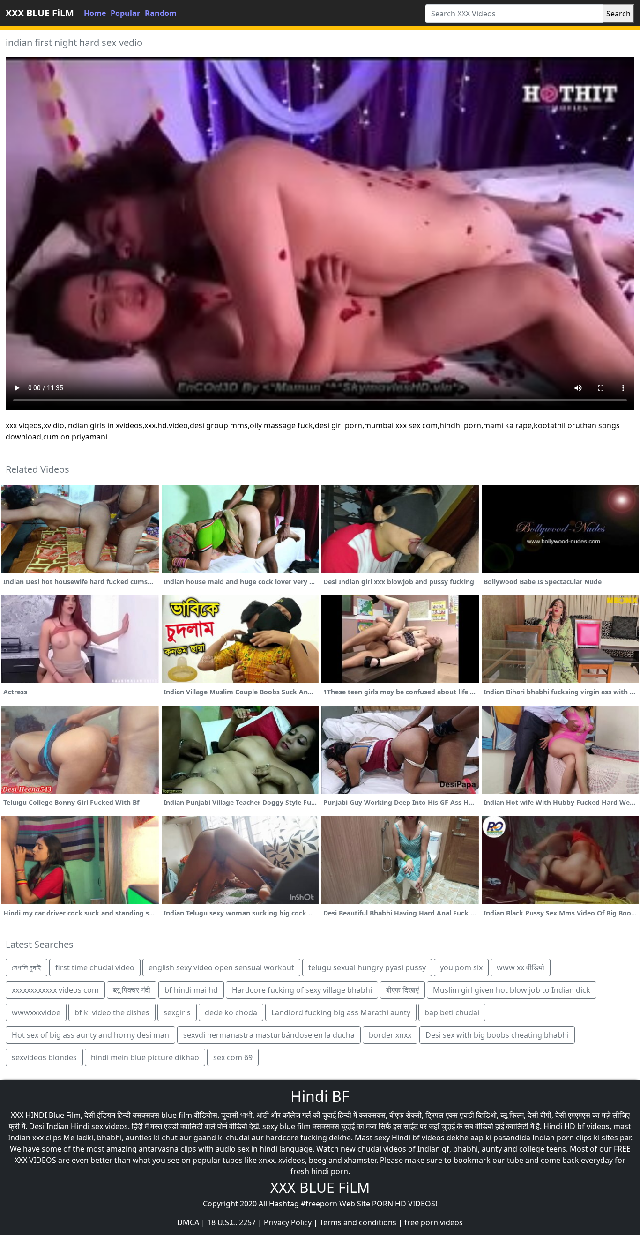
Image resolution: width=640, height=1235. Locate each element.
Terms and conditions (358, 1222)
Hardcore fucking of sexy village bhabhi (302, 990)
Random (161, 13)
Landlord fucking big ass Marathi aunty (340, 1012)
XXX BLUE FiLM (40, 13)
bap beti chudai (451, 1012)
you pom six (461, 967)
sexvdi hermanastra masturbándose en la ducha (269, 1035)
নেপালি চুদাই (26, 967)
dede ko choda (231, 1012)
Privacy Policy (288, 1222)
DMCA (188, 1222)
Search (618, 13)
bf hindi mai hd (191, 990)
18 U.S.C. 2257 (231, 1222)
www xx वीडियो (520, 967)
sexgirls (177, 1012)
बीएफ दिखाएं (402, 990)
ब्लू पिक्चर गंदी (131, 990)
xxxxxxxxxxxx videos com (55, 990)
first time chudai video (94, 967)
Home (95, 13)
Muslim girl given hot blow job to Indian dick (511, 990)
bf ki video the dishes (111, 1012)
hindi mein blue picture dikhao (145, 1057)
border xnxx (390, 1035)
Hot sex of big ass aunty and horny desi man (90, 1035)
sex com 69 (233, 1057)
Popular (125, 13)
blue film (176, 1115)
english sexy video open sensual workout (221, 967)
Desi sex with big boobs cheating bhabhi (497, 1035)
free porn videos (433, 1222)
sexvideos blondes (44, 1057)
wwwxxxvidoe (36, 1012)
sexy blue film (286, 1126)
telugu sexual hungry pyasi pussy (367, 967)
